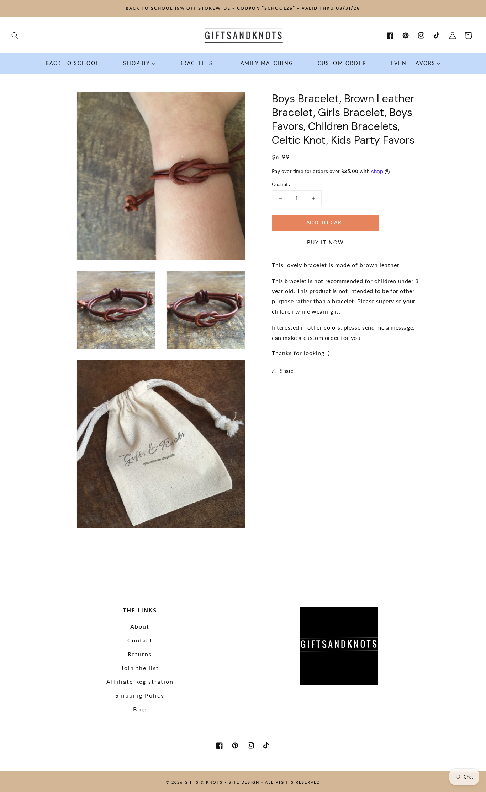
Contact (140, 640)
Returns (140, 654)
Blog (140, 709)
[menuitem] (72, 63)
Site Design (244, 782)
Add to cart (325, 222)
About (139, 626)
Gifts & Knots (204, 782)
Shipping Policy (139, 695)
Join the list (140, 667)
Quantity (281, 184)
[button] (15, 35)
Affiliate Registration (140, 681)
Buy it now (325, 242)
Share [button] (287, 371)
